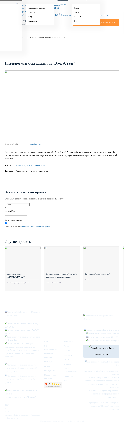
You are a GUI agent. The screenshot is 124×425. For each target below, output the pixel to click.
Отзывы (67, 364)
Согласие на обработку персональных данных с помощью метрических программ (101, 384)
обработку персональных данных (36, 226)
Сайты (47, 341)
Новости (77, 17)
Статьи (76, 12)
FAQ (30, 17)
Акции (76, 8)
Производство (39, 165)
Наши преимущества (36, 8)
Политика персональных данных (103, 377)
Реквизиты (32, 21)
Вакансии (32, 12)
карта (14, 371)
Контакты (68, 341)
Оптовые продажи (23, 165)
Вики (76, 21)
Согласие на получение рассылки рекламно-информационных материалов (103, 393)
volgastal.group (35, 144)
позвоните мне (101, 354)
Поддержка (49, 361)
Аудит (47, 366)
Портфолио (49, 370)
